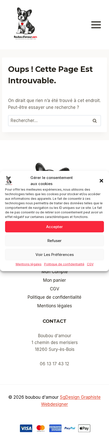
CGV (90, 264)
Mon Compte (55, 271)
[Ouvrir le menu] (98, 24)
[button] (101, 180)
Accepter (54, 226)
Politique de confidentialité (64, 264)
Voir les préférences (54, 254)
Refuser (54, 240)
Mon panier (54, 280)
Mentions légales (29, 264)
